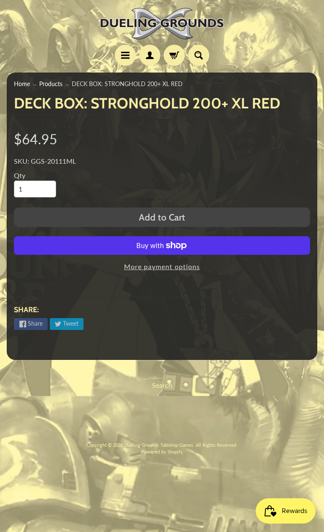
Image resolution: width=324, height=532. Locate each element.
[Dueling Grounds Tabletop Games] (162, 24)
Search (162, 385)
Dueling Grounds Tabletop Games (158, 445)
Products (50, 84)
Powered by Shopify (162, 451)
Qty (19, 175)
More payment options (162, 266)
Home (22, 84)
